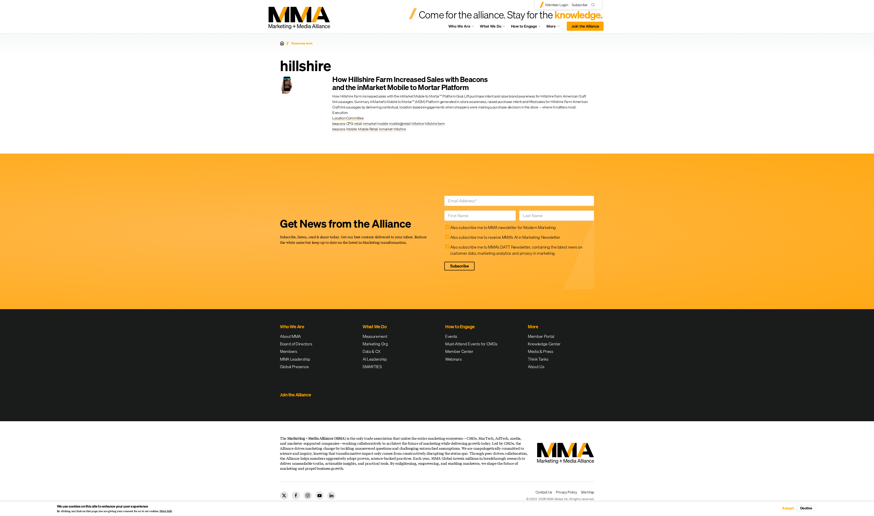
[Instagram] (308, 495)
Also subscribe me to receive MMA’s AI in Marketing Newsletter (505, 237)
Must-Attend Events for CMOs (471, 344)
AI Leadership (375, 359)
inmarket (369, 123)
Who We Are (459, 26)
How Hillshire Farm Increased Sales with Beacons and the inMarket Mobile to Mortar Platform (410, 83)
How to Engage (524, 26)
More (555, 27)
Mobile (351, 129)
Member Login (556, 5)
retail (358, 123)
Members (288, 351)
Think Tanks (538, 359)
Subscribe (579, 5)
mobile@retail (400, 123)
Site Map (587, 492)
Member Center (459, 351)
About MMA (290, 336)
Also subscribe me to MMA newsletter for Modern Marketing (503, 227)
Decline (806, 508)
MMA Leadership (295, 359)
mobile (382, 123)
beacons (339, 123)
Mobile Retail (368, 129)
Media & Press (540, 351)
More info (166, 511)
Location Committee (347, 118)
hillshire (418, 123)
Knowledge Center (544, 344)
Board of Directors (296, 344)
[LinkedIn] (331, 495)
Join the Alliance (585, 26)
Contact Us (544, 492)
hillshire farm (435, 123)
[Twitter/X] (284, 495)
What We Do (490, 26)
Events (451, 336)
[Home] (282, 43)
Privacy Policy (566, 492)
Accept (788, 508)
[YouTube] (319, 495)
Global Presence (294, 366)
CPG (349, 123)
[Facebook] (296, 495)
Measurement (375, 336)
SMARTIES (372, 366)
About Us (536, 366)
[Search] (594, 5)
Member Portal (541, 336)
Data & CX (372, 351)
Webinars (453, 359)
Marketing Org (375, 344)
